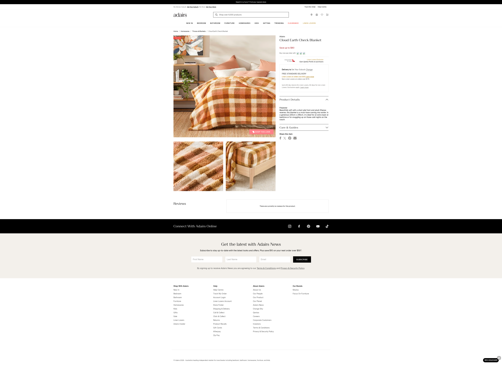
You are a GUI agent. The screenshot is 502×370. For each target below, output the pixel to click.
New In (189, 23)
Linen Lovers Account (222, 301)
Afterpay (217, 331)
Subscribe (302, 260)
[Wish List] (322, 15)
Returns (216, 320)
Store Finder (218, 305)
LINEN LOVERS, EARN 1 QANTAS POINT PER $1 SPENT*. (253, 2)
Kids (257, 23)
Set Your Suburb (192, 7)
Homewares (244, 23)
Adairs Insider (179, 324)
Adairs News (258, 305)
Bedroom (201, 23)
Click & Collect (219, 316)
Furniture (229, 23)
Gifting (266, 23)
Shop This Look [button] (262, 132)
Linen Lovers (309, 23)
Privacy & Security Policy (292, 268)
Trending (279, 23)
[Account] (316, 15)
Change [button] (309, 70)
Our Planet (257, 301)
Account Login (219, 297)
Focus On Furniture (301, 294)
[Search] (217, 15)
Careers (256, 316)
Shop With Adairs (181, 286)
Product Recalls (220, 324)
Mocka (296, 290)
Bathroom (215, 23)
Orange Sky (258, 309)
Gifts (175, 313)
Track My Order (310, 7)
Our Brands (297, 286)
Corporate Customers (262, 320)
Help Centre (322, 7)
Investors (257, 324)
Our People (258, 294)
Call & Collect (218, 313)
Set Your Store (211, 7)
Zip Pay (216, 335)
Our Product (258, 297)
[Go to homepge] (180, 14)
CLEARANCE (293, 23)
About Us (257, 290)
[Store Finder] (311, 15)
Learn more (310, 77)
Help (215, 286)
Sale (175, 316)
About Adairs (258, 286)
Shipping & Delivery (221, 309)
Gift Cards (217, 328)
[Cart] (327, 15)
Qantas (256, 313)
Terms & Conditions (266, 268)
